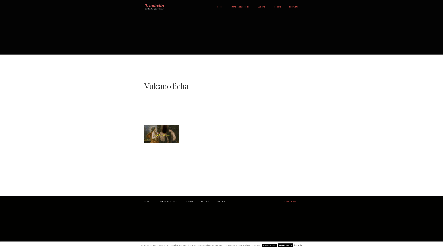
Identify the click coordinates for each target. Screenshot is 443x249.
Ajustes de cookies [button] (269, 245)
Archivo (261, 7)
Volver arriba (292, 202)
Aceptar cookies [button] (285, 245)
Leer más (298, 245)
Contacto (294, 7)
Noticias (277, 7)
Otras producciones (240, 7)
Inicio (220, 7)
